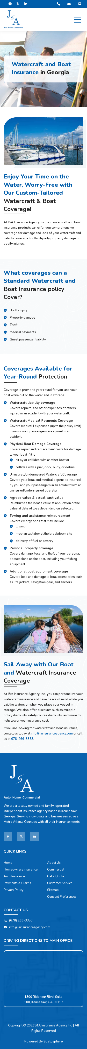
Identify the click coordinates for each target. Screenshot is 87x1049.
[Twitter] (21, 836)
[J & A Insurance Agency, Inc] (13, 19)
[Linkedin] (34, 836)
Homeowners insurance (20, 869)
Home (8, 863)
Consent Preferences (62, 897)
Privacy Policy (13, 890)
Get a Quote (55, 876)
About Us (54, 863)
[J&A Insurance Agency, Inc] (22, 782)
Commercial (55, 869)
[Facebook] (10, 4)
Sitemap (53, 890)
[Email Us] (70, 4)
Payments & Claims (17, 883)
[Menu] (77, 20)
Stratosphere (53, 1041)
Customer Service (59, 883)
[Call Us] (60, 4)
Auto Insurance (14, 876)
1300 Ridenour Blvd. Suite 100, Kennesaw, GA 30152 (43, 999)
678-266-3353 (22, 739)
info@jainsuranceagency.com (52, 733)
